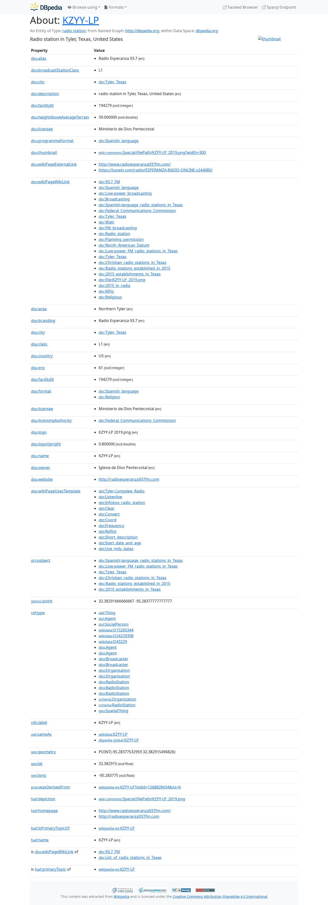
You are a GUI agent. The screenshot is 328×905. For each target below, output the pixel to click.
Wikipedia (121, 896)
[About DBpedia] (46, 7)
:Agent (107, 618)
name (40, 455)
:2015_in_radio (114, 285)
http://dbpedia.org (142, 30)
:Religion (109, 397)
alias (38, 58)
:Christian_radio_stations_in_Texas (132, 262)
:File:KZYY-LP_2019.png (122, 279)
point (41, 601)
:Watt (106, 222)
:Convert (109, 514)
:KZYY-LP (113, 734)
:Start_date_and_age (120, 543)
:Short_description (118, 537)
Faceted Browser (242, 7)
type (38, 612)
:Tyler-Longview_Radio (122, 491)
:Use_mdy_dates (116, 548)
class (39, 344)
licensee (42, 129)
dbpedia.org (207, 30)
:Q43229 (113, 641)
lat (37, 763)
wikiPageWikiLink (50, 181)
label (39, 722)
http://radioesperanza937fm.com (129, 479)
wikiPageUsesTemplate (55, 491)
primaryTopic (50, 869)
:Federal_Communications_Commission (137, 210)
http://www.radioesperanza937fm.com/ (135, 164)
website (42, 479)
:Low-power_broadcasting (125, 193)
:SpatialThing (113, 710)
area (39, 308)
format (41, 391)
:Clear (107, 508)
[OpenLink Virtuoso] (122, 889)
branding (43, 320)
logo (39, 432)
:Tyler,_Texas (112, 82)
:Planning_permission (121, 239)
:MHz (106, 291)
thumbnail (44, 152)
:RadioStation (114, 682)
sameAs (41, 734)
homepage (44, 810)
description (45, 93)
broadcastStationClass (55, 70)
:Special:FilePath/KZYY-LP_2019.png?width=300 (152, 152)
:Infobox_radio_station (122, 502)
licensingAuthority (51, 420)
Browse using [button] (84, 7)
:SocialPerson (113, 624)
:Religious (110, 297)
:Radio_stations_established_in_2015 (134, 268)
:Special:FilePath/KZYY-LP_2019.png (142, 799)
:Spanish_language (119, 140)
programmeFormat (52, 140)
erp (38, 367)
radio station (74, 30)
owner (40, 467)
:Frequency (111, 525)
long (38, 775)
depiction (43, 799)
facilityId (42, 105)
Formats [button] (116, 7)
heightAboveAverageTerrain (60, 117)
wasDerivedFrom (50, 787)
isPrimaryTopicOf (50, 828)
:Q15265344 (116, 630)
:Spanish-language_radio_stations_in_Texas (141, 204)
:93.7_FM (109, 181)
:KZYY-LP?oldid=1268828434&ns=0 (140, 787)
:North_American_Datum (124, 245)
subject (40, 560)
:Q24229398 (116, 635)
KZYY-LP (80, 20)
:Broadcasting (114, 199)
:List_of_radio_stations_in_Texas (130, 857)
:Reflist (107, 531)
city (37, 82)
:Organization (117, 699)
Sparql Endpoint (281, 7)
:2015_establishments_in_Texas (130, 274)
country (42, 355)
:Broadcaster (113, 659)
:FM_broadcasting (118, 228)
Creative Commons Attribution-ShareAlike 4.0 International (220, 896)
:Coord (107, 519)
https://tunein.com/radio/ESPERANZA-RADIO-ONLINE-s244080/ (156, 170)
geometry (43, 751)
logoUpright (46, 444)
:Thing (107, 612)
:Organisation (114, 670)
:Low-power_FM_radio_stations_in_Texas (138, 251)
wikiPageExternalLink (54, 164)
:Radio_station (114, 233)
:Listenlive (110, 496)
